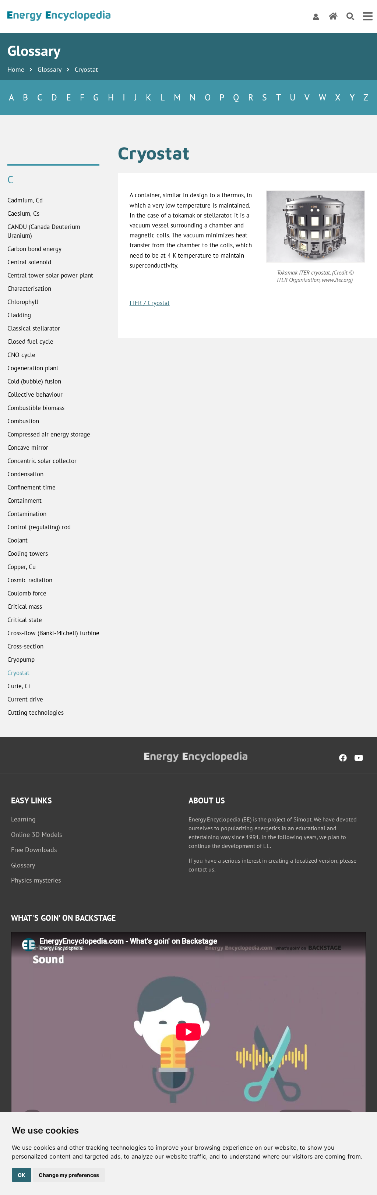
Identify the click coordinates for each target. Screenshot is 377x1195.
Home (15, 69)
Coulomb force (26, 593)
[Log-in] (316, 16)
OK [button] (21, 1175)
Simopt (302, 819)
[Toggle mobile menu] (368, 16)
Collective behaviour (35, 394)
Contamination (26, 514)
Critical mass (24, 606)
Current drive (25, 699)
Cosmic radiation (29, 580)
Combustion (23, 421)
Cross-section (25, 646)
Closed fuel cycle (30, 341)
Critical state (24, 620)
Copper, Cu (21, 567)
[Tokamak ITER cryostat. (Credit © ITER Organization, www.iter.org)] (316, 226)
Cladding (19, 315)
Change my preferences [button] (69, 1175)
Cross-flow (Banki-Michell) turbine (53, 633)
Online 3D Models (36, 834)
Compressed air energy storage (48, 434)
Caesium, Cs (23, 213)
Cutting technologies (35, 712)
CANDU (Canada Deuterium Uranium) (43, 231)
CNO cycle (21, 355)
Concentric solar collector (42, 461)
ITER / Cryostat (150, 303)
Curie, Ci (18, 686)
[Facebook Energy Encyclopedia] (343, 758)
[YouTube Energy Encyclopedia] (358, 758)
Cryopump (21, 659)
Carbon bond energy (34, 249)
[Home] (58, 16)
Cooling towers (27, 553)
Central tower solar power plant (50, 275)
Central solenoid (29, 262)
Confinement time (31, 487)
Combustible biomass (35, 408)
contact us (201, 869)
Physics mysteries (36, 880)
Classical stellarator (33, 328)
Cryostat (18, 673)
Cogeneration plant (33, 368)
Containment (24, 500)
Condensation (25, 474)
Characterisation (29, 288)
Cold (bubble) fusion (34, 381)
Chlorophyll (22, 302)
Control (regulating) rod (39, 527)
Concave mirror (27, 447)
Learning (23, 819)
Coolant (17, 540)
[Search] (350, 16)
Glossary (49, 69)
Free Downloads (34, 849)
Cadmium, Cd (25, 200)
